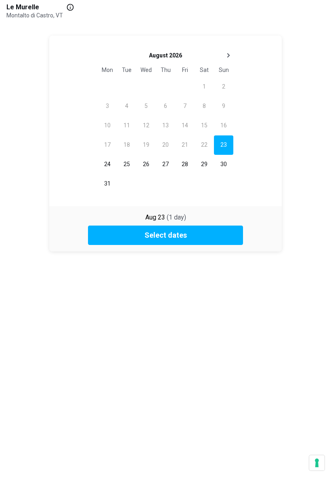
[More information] (70, 7)
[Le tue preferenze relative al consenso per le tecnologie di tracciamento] (317, 463)
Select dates (166, 235)
